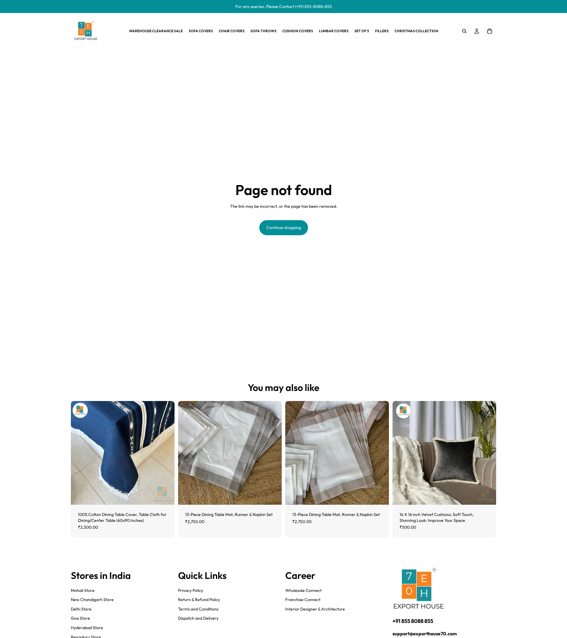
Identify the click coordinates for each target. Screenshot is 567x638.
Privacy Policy (190, 590)
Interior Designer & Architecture (315, 609)
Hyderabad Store (87, 627)
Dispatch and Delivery (198, 618)
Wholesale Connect (303, 590)
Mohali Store (82, 590)
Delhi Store (81, 609)
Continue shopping (283, 227)
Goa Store (80, 618)
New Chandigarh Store (92, 599)
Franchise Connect (302, 599)
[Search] (464, 31)
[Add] (165, 495)
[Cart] (489, 31)
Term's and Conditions (198, 609)
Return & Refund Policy (199, 599)
